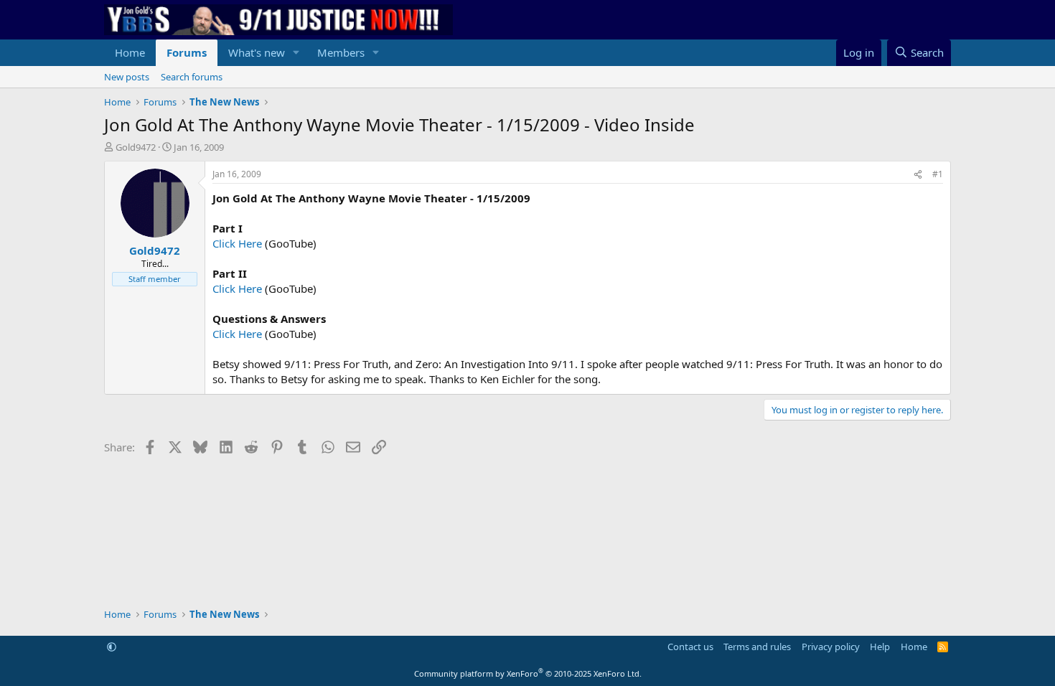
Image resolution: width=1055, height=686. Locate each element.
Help (880, 646)
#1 (937, 174)
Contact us (690, 646)
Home (130, 52)
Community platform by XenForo (528, 673)
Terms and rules (757, 646)
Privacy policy (831, 646)
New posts (126, 76)
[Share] (918, 174)
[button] (296, 52)
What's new (256, 52)
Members (341, 52)
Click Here (237, 243)
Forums (187, 52)
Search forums (191, 76)
